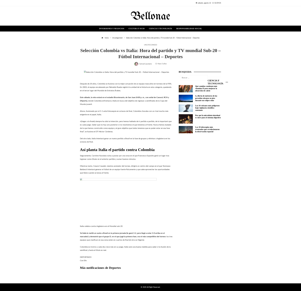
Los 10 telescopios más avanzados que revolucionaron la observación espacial (207, 129)
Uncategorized (150, 45)
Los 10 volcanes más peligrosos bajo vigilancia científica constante (207, 108)
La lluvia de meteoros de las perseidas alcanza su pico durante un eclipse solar (206, 98)
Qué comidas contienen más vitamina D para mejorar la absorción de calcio (206, 88)
